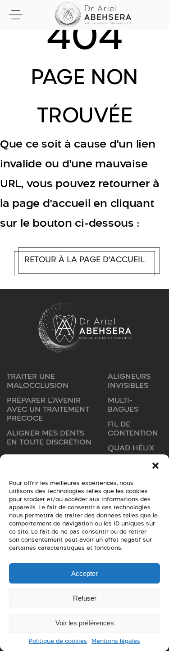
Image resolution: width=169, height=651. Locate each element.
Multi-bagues (123, 404)
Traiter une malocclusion (38, 381)
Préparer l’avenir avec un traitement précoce (48, 408)
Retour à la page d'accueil (84, 259)
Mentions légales (115, 641)
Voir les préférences (84, 623)
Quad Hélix (131, 447)
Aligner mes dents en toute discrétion (49, 437)
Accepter (84, 573)
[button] (155, 465)
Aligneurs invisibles (129, 381)
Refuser (84, 598)
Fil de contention (133, 428)
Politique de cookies (58, 641)
